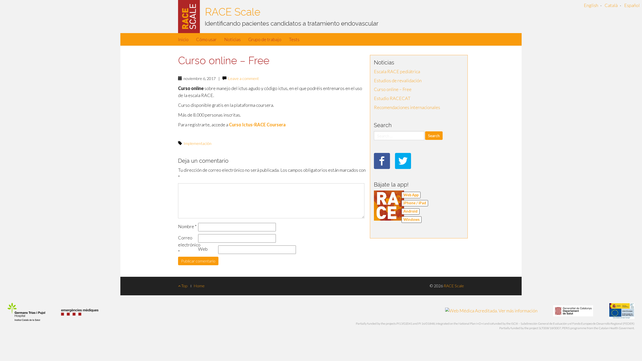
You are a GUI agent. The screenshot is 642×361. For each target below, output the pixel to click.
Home (199, 285)
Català (611, 5)
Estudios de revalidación (398, 80)
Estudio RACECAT (392, 98)
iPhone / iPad (415, 203)
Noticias (232, 39)
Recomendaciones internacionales (407, 107)
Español (632, 5)
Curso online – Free (393, 89)
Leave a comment (243, 78)
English (591, 5)
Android (411, 211)
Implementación (197, 143)
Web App (411, 195)
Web (203, 249)
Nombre (187, 226)
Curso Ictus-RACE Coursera (257, 124)
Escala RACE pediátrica (397, 71)
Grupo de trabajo (264, 39)
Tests (294, 39)
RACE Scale (232, 12)
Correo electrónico (188, 244)
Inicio (183, 39)
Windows (412, 219)
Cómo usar (206, 39)
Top (184, 285)
